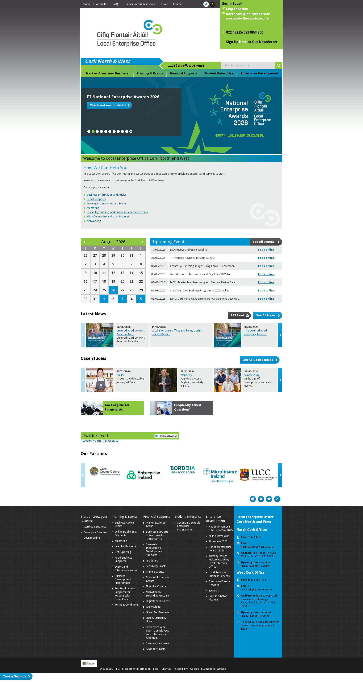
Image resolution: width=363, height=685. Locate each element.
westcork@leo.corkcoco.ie (247, 18)
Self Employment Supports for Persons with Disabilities (125, 594)
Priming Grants (155, 571)
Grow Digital (153, 606)
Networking (94, 220)
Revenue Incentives (157, 643)
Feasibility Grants (156, 566)
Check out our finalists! (108, 105)
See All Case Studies (257, 360)
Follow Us (166, 435)
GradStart (152, 560)
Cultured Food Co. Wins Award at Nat (131, 332)
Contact (177, 4)
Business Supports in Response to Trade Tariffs (157, 535)
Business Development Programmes (123, 579)
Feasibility (93, 212)
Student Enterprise (218, 73)
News (164, 4)
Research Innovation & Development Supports (154, 549)
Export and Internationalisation (126, 568)
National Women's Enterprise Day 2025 (221, 528)
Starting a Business (94, 526)
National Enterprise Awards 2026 (220, 548)
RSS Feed (237, 315)
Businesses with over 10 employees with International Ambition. (157, 632)
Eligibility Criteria (156, 586)
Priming (104, 212)
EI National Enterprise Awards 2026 (123, 96)
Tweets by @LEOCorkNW (99, 441)
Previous (83, 335)
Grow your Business (95, 532)
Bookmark (269, 499)
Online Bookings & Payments (126, 533)
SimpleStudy (251, 375)
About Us (101, 4)
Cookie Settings (14, 676)
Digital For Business (158, 601)
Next (280, 335)
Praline (121, 375)
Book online (266, 249)
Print (253, 499)
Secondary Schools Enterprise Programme (188, 526)
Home (87, 4)
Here (243, 42)
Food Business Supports (123, 559)
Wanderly (186, 375)
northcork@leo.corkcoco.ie (248, 14)
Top (277, 499)
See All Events (263, 242)
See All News (266, 315)
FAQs (116, 4)
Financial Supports (184, 73)
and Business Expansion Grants (129, 212)
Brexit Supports (96, 199)
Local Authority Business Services (219, 574)
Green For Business (157, 612)
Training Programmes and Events (106, 203)
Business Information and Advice (106, 194)
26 (113, 290)
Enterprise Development (259, 73)
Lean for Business (125, 546)
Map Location (237, 9)
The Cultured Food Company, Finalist (255, 332)
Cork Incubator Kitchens (218, 597)
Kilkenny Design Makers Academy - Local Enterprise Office (220, 561)
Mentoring (93, 207)
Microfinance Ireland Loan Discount (108, 216)
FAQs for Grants (155, 648)
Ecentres (214, 590)
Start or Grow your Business (107, 73)
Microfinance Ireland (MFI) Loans (158, 593)
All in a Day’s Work (219, 535)
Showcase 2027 (218, 541)
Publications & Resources (140, 4)
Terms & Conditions (126, 604)
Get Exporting (91, 537)
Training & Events (150, 73)
